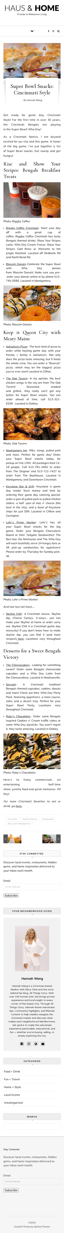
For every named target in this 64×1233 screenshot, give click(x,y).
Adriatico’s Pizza (16, 346)
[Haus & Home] (32, 11)
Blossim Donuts (16, 264)
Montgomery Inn (16, 450)
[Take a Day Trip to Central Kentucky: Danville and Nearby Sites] (53, 838)
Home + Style (12, 1087)
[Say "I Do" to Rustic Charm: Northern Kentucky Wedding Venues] (11, 838)
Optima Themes (42, 1226)
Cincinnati (12, 819)
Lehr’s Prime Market (21, 522)
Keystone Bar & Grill (20, 486)
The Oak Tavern (16, 378)
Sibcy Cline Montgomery (19, 823)
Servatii (11, 684)
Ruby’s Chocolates (18, 716)
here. (20, 638)
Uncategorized (13, 1102)
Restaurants (48, 819)
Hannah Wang (34, 100)
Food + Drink (12, 1071)
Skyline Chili (14, 613)
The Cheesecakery (18, 665)
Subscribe (11, 895)
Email (6, 880)
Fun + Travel (12, 1079)
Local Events (12, 1094)
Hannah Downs (29, 819)
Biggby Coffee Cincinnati (22, 228)
